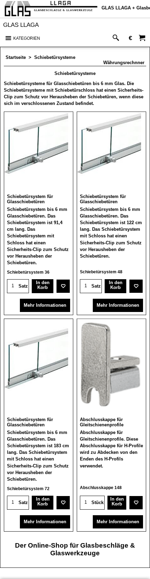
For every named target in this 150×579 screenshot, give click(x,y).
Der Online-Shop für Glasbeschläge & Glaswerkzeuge (75, 549)
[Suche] (117, 38)
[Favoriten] (63, 286)
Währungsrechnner (123, 62)
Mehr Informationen (45, 305)
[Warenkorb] (142, 38)
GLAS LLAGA (21, 24)
